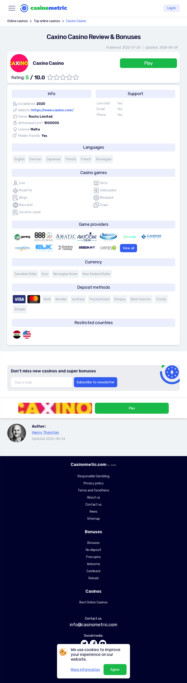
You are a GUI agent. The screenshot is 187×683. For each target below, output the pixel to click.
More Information (85, 669)
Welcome (93, 564)
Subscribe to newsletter (95, 382)
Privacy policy (93, 483)
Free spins (93, 557)
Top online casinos (47, 21)
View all (128, 248)
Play (148, 63)
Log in (171, 8)
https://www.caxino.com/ (52, 110)
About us (93, 497)
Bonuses (93, 543)
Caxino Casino (76, 21)
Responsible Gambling (93, 476)
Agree (114, 669)
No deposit (93, 550)
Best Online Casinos (93, 602)
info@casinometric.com (93, 624)
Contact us (93, 504)
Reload (93, 578)
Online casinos (17, 21)
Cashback (93, 571)
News (94, 512)
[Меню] (11, 8)
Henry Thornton (45, 432)
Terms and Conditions (93, 490)
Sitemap (93, 519)
